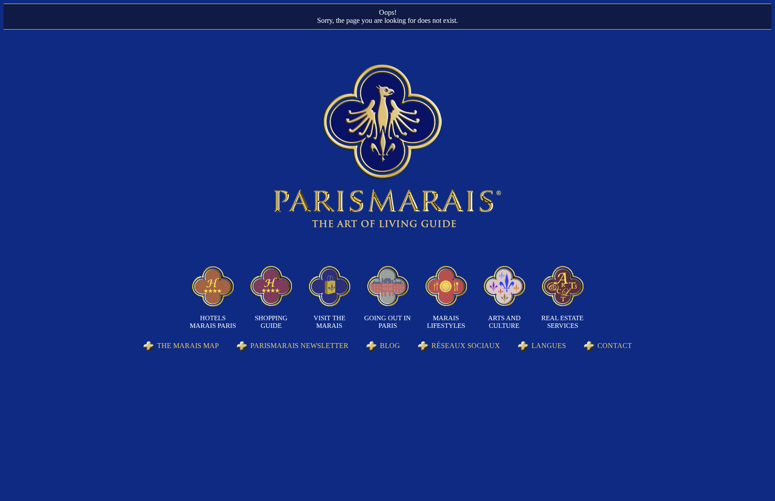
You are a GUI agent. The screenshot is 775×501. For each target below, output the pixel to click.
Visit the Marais (329, 321)
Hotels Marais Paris (213, 321)
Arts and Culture (504, 321)
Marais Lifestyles (446, 321)
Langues (548, 345)
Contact (614, 345)
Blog (390, 345)
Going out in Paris (387, 321)
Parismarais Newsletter (299, 345)
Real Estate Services (562, 321)
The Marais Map (188, 345)
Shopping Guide (271, 321)
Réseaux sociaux (465, 345)
